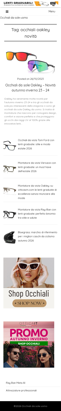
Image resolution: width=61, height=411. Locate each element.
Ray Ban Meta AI (15, 382)
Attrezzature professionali (21, 390)
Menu (52, 11)
